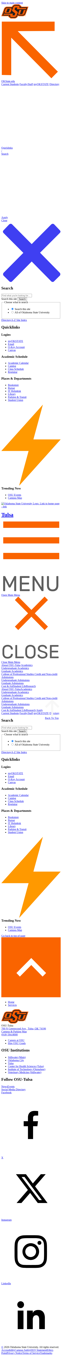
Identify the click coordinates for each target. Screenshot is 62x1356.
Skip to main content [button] (12, 2)
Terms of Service (31, 1353)
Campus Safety (23, 1350)
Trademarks (46, 1353)
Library (12, 394)
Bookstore (13, 385)
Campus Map (15, 497)
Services (12, 1005)
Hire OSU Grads (17, 1043)
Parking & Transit (17, 397)
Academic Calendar (18, 363)
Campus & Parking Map (14, 1031)
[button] (31, 151)
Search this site (9, 298)
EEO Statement (39, 1350)
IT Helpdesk (14, 391)
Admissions (7, 677)
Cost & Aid (7, 686)
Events (11, 1086)
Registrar (12, 372)
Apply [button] (39, 710)
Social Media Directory (13, 1089)
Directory (54, 84)
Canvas (12, 350)
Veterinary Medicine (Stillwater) (24, 1072)
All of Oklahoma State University (32, 312)
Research (31, 686)
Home (11, 1002)
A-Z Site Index (19, 320)
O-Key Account (16, 347)
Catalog (12, 366)
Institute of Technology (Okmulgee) (26, 1069)
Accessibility (8, 1350)
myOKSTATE (41, 84)
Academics (27, 665)
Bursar (11, 388)
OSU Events (14, 494)
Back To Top (52, 718)
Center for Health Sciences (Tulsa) (26, 1066)
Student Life (19, 686)
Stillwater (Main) (17, 1057)
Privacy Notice (14, 1353)
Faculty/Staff (26, 84)
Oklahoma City (16, 1060)
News (4, 1086)
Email (11, 344)
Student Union (15, 400)
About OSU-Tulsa (11, 665)
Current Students (10, 84)
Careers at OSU (16, 1040)
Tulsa (11, 1063)
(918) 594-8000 (9, 1034)
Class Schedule (16, 369)
